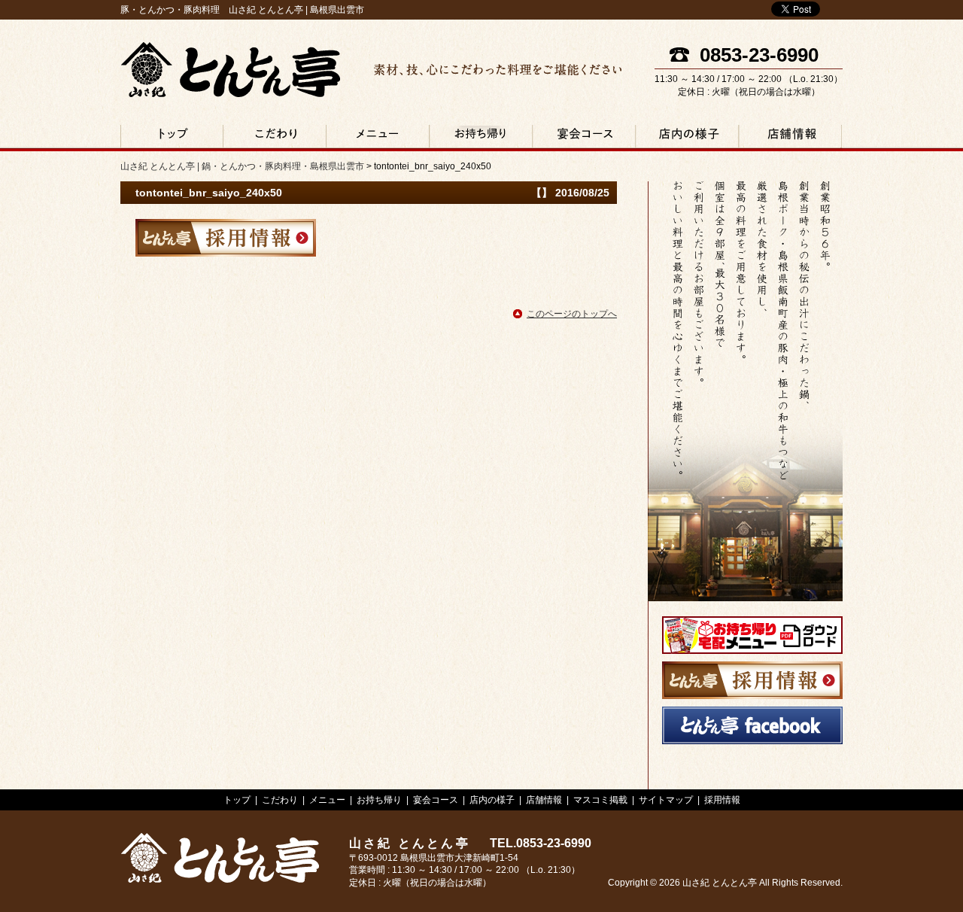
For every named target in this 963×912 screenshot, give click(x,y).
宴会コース (583, 138)
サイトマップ (666, 800)
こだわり (274, 138)
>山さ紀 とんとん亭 (220, 858)
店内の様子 (686, 138)
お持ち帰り (480, 138)
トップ (237, 800)
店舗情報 (789, 138)
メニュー (377, 138)
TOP (171, 138)
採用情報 (722, 800)
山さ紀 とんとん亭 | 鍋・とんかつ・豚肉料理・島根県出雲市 (230, 69)
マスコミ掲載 (600, 800)
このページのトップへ (572, 313)
